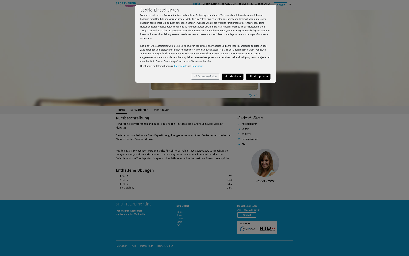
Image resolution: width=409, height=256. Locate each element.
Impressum (197, 66)
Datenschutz (180, 66)
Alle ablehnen (233, 76)
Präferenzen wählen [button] (205, 76)
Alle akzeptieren (258, 76)
